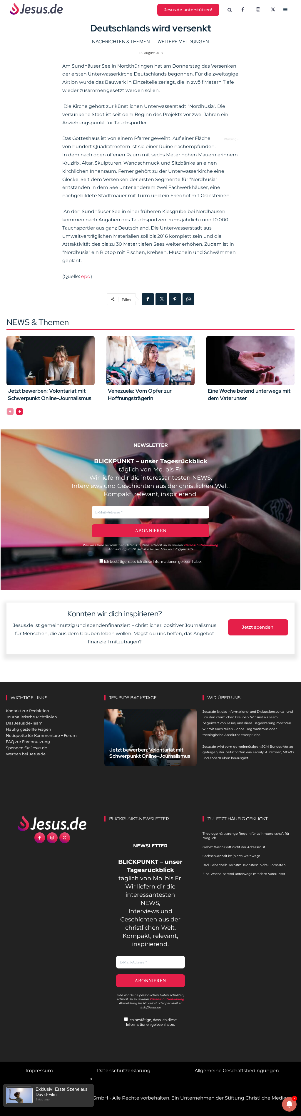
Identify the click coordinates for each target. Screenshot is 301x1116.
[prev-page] (10, 411)
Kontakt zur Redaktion (27, 710)
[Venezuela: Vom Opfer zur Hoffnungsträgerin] (150, 360)
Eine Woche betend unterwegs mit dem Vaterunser (244, 874)
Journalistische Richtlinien (31, 717)
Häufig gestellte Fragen (28, 729)
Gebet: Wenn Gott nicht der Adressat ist (234, 847)
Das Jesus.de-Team (24, 723)
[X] (273, 10)
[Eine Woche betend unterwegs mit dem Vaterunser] (250, 360)
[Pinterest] (175, 299)
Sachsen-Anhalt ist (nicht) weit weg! (231, 856)
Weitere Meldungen (183, 42)
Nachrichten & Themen (121, 42)
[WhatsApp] (188, 299)
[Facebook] (243, 10)
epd (86, 276)
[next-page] (19, 411)
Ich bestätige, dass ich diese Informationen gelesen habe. (152, 561)
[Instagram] (258, 10)
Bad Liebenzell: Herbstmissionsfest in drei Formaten (244, 865)
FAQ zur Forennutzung (28, 741)
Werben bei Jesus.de (26, 754)
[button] (230, 10)
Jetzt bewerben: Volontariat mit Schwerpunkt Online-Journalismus (149, 753)
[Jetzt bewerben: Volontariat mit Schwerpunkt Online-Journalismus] (50, 360)
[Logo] (52, 823)
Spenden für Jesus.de (26, 747)
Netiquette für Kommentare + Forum (41, 735)
